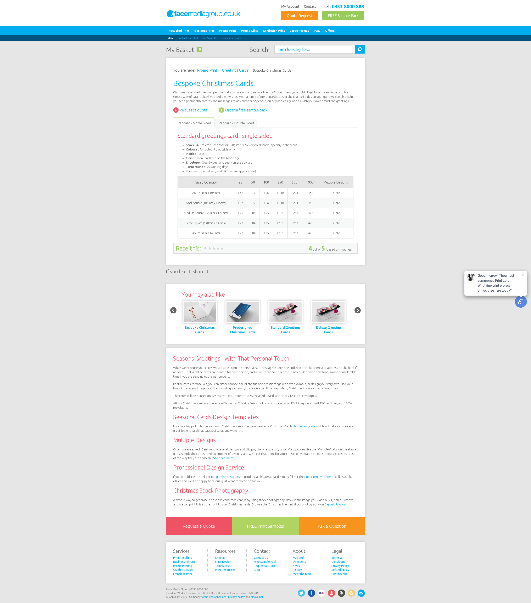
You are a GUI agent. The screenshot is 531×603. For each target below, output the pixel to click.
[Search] (360, 49)
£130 (280, 192)
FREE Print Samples (206, 38)
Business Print (204, 30)
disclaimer (257, 596)
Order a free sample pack (246, 110)
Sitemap (220, 557)
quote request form (317, 476)
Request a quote (193, 110)
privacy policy (236, 596)
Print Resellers (182, 557)
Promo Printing (182, 566)
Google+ (341, 593)
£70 (240, 213)
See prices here (223, 458)
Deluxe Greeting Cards (328, 330)
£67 (240, 192)
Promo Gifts (249, 30)
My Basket (180, 49)
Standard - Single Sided (194, 123)
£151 (280, 213)
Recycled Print (178, 30)
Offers (330, 30)
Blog (257, 569)
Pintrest (331, 593)
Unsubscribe (339, 574)
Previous (173, 310)
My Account (290, 6)
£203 (294, 192)
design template (304, 426)
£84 (253, 213)
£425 (310, 213)
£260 (294, 213)
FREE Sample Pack (343, 15)
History (297, 569)
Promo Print (227, 30)
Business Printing (184, 561)
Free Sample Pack (265, 561)
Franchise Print (182, 574)
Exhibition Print (274, 30)
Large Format (299, 30)
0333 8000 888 (348, 6)
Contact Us (184, 38)
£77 (253, 192)
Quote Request (299, 15)
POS (317, 30)
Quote (335, 192)
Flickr (321, 593)
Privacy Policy (340, 566)
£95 (266, 213)
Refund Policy (340, 569)
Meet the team (302, 574)
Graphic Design (183, 569)
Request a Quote (231, 38)
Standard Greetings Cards (285, 330)
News (296, 566)
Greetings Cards (235, 70)
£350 (310, 192)
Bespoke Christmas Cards (200, 330)
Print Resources (225, 569)
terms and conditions (214, 596)
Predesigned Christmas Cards (242, 330)
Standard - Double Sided (236, 123)
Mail (361, 593)
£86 (266, 192)
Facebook (311, 593)
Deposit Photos (335, 504)
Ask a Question (332, 526)
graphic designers (228, 476)
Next (357, 310)
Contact (310, 6)
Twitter (301, 593)
